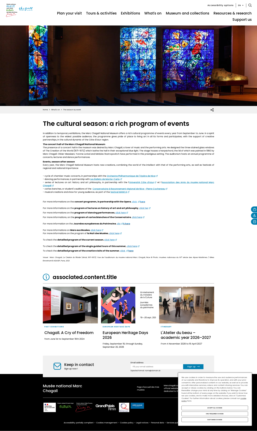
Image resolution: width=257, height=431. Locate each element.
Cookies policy (126, 422)
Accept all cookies (214, 408)
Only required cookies (215, 414)
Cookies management (106, 422)
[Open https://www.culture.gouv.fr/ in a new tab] (50, 408)
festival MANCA (118, 192)
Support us (242, 19)
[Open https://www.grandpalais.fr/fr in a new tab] (106, 408)
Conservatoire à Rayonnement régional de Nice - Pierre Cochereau (128, 188)
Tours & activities (101, 13)
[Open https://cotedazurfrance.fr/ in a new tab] (137, 406)
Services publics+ (175, 422)
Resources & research (232, 13)
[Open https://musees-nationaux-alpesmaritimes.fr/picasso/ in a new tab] (83, 408)
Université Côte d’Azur (141, 182)
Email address (137, 362)
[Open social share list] (212, 110)
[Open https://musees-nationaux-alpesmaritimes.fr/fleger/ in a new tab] (65, 408)
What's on (153, 13)
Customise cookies (214, 420)
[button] (250, 5)
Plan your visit (69, 13)
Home (45, 110)
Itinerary (166, 327)
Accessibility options (220, 5)
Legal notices (142, 422)
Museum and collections (187, 13)
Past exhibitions (54, 327)
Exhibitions (130, 13)
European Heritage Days (116, 327)
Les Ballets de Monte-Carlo (105, 179)
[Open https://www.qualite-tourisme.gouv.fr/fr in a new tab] (124, 408)
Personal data (157, 422)
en (239, 5)
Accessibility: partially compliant (79, 422)
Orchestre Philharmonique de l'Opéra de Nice (131, 175)
